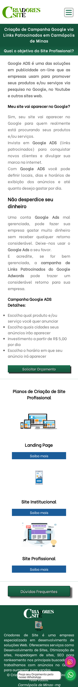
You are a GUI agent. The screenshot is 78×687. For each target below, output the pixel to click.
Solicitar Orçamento (39, 368)
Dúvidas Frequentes (39, 591)
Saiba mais (39, 455)
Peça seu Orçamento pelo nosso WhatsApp (36, 675)
